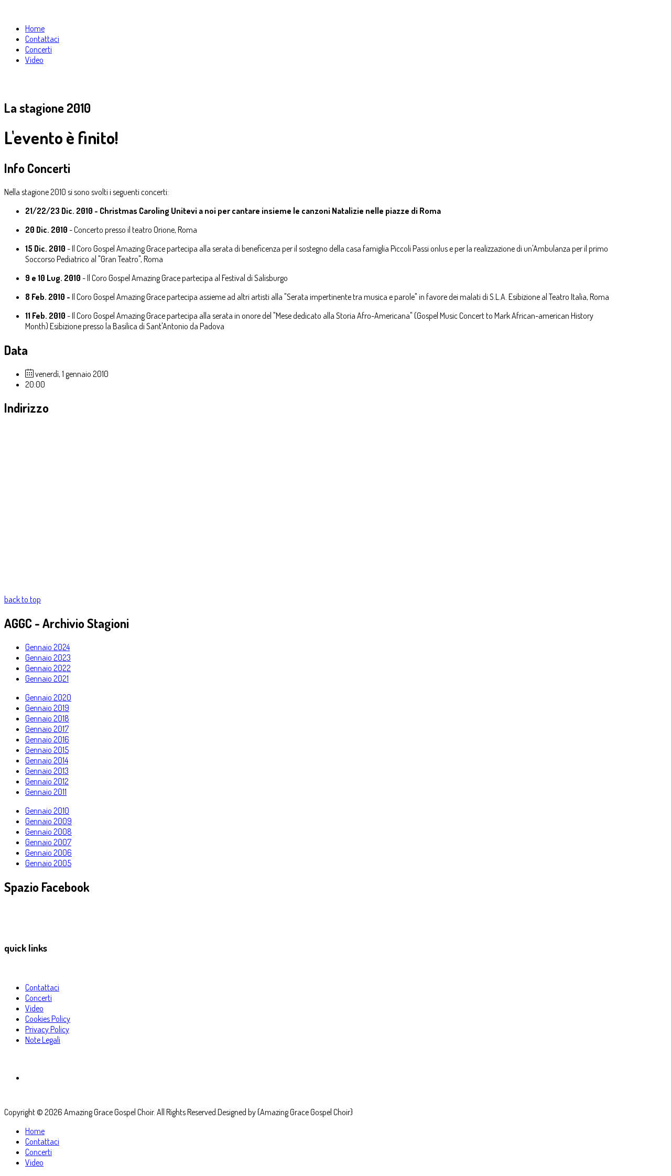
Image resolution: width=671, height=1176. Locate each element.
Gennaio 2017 (47, 729)
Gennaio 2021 (47, 678)
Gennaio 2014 (46, 760)
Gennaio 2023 (48, 657)
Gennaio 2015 (47, 750)
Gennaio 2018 (47, 718)
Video (34, 1008)
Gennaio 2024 (47, 647)
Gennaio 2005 (48, 863)
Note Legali (42, 1039)
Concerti (38, 997)
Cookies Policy (47, 1018)
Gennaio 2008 (48, 831)
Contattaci (42, 987)
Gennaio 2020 (48, 697)
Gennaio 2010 (47, 810)
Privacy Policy (47, 1029)
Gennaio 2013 (47, 770)
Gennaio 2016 (47, 739)
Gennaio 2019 (47, 708)
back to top (22, 599)
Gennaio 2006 (48, 852)
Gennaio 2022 (48, 668)
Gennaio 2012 (47, 781)
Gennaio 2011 (46, 791)
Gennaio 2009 (48, 821)
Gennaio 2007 (48, 842)
